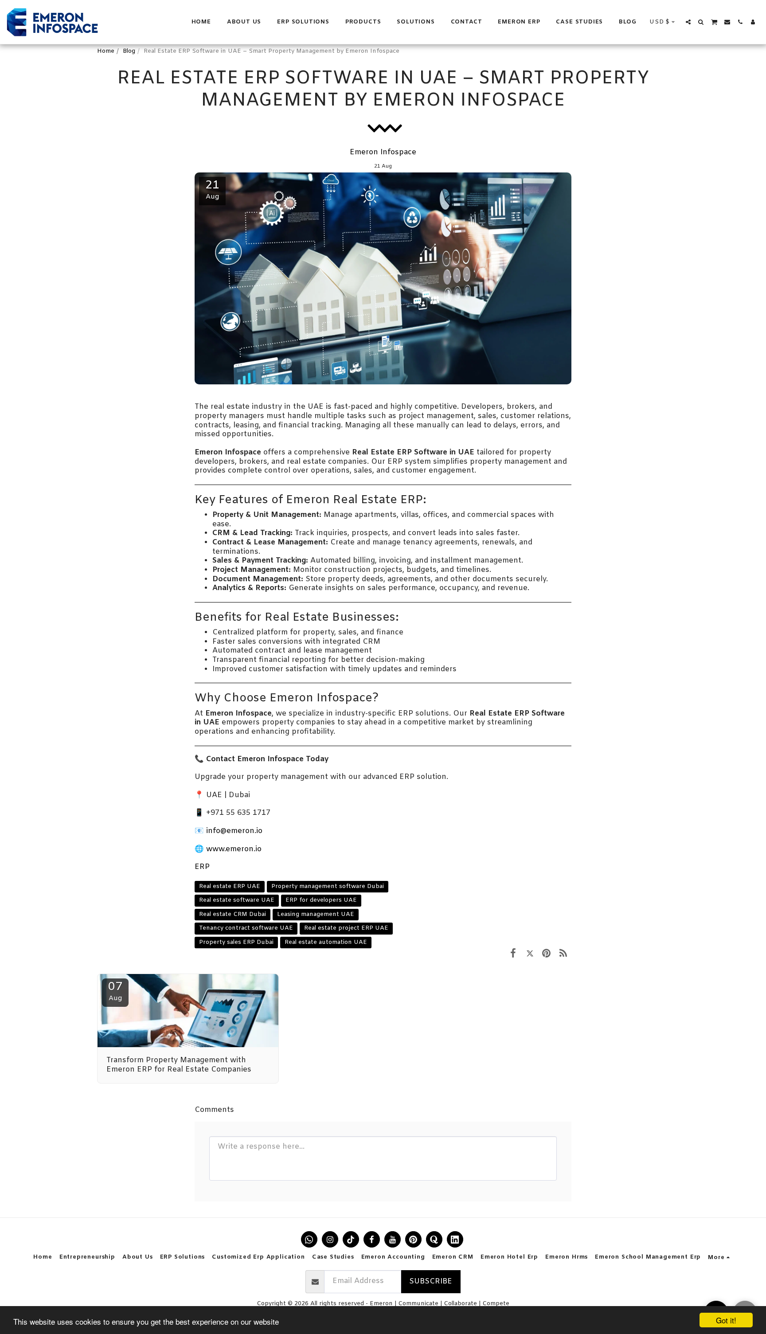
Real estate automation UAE (326, 942)
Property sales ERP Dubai (236, 942)
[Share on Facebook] (513, 954)
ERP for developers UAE (321, 900)
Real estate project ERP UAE (346, 928)
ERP (202, 867)
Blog (129, 51)
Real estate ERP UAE (229, 886)
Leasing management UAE (315, 914)
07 (115, 991)
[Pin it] (546, 954)
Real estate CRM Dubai (232, 914)
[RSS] (563, 954)
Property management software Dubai (327, 886)
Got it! (726, 1320)
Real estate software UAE (236, 900)
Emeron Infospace (383, 152)
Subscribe (430, 1282)
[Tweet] (530, 954)
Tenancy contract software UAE (246, 928)
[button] (688, 22)
